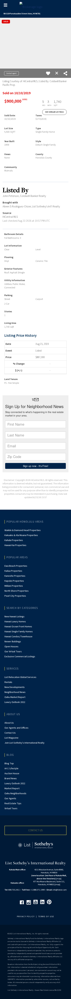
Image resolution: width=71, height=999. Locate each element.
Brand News (10, 778)
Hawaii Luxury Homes (15, 621)
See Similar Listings (54, 112)
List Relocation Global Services (20, 677)
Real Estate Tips (12, 803)
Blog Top (9, 763)
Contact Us (10, 733)
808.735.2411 (14, 889)
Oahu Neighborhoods (15, 793)
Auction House (11, 773)
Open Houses (11, 646)
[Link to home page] (35, 6)
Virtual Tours (10, 808)
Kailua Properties (13, 571)
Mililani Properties (13, 586)
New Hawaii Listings (14, 616)
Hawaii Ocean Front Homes (18, 626)
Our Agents (10, 798)
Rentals (8, 682)
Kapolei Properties (14, 581)
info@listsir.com (60, 889)
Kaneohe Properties (14, 576)
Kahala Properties (13, 540)
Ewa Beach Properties (15, 566)
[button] (35, 830)
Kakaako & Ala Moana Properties (21, 535)
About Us (9, 723)
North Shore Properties (16, 591)
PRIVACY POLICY (26, 916)
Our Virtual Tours (13, 651)
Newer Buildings (12, 641)
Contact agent (11, 73)
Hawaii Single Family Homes (18, 631)
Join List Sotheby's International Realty (24, 743)
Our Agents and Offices (16, 728)
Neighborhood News (15, 692)
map (59, 878)
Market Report (11, 788)
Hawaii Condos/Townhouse (18, 636)
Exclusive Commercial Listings (19, 656)
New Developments (14, 687)
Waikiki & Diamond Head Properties (22, 530)
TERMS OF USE (46, 916)
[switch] (48, 73)
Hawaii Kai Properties (15, 545)
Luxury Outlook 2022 (14, 702)
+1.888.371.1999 (38, 889)
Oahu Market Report (14, 697)
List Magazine (11, 738)
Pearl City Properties (15, 596)
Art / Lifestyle (11, 768)
